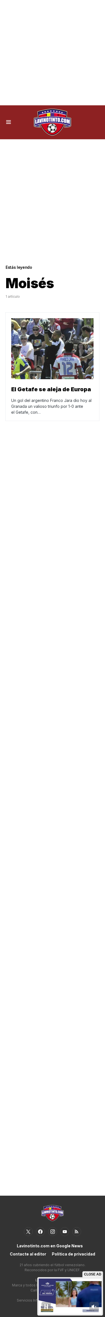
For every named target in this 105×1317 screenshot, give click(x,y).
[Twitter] (28, 1231)
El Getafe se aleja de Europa (51, 389)
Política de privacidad (73, 1254)
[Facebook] (40, 1231)
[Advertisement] (52, 52)
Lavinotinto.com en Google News (50, 1245)
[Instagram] (52, 1231)
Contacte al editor (28, 1254)
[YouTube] (64, 1231)
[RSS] (76, 1231)
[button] (8, 122)
